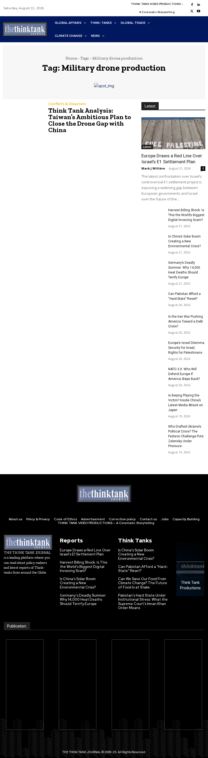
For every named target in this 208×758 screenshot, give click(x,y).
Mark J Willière (153, 168)
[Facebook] (192, 5)
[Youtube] (198, 11)
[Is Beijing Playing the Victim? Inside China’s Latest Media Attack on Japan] (152, 401)
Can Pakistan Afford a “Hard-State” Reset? (143, 568)
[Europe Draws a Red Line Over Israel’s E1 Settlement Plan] (173, 133)
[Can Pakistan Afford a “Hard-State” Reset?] (152, 299)
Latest (147, 147)
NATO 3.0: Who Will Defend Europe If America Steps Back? (184, 374)
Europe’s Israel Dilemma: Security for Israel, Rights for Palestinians (186, 347)
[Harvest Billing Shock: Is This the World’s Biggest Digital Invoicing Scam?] (152, 215)
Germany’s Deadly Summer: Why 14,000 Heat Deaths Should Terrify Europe (83, 599)
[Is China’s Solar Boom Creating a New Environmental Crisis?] (152, 242)
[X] (192, 11)
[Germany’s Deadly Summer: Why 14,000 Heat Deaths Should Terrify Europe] (152, 268)
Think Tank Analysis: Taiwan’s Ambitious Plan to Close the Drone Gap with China (89, 120)
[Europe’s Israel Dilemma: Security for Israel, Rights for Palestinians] (152, 348)
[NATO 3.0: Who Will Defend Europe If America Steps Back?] (152, 374)
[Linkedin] (198, 5)
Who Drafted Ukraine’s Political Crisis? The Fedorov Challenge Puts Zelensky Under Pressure (186, 436)
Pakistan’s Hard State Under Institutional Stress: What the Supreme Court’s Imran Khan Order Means (143, 601)
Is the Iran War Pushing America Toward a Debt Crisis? (185, 321)
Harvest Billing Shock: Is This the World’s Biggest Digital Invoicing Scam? (186, 215)
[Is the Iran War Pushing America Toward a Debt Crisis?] (152, 322)
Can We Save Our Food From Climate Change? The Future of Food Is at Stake (142, 583)
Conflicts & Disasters (67, 104)
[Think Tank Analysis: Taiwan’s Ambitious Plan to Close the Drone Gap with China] (23, 115)
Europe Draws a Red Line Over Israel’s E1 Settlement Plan (85, 552)
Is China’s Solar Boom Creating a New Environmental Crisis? (184, 241)
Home (71, 58)
